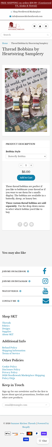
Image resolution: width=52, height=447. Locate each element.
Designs (6, 328)
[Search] (48, 35)
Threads (6, 323)
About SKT (7, 334)
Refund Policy (9, 347)
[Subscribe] (46, 404)
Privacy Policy (9, 372)
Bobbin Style (13, 151)
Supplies (6, 331)
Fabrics (6, 325)
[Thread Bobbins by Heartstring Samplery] (26, 100)
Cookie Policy (9, 366)
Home (5, 43)
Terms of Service (11, 353)
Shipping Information (13, 350)
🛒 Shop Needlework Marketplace (26, 12)
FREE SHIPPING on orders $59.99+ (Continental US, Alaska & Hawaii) (26, 4)
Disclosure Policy (11, 369)
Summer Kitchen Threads (23, 423)
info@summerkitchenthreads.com (27, 16)
